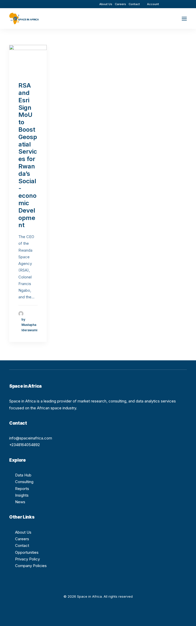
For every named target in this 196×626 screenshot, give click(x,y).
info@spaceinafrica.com (30, 438)
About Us (105, 4)
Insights (22, 495)
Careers (120, 4)
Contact (134, 4)
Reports (22, 488)
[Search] (169, 18)
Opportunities (27, 552)
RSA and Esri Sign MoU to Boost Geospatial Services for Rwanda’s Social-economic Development (27, 155)
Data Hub (23, 475)
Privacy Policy (27, 559)
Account (153, 4)
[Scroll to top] (186, 615)
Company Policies (31, 565)
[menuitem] (106, 4)
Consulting (24, 481)
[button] (170, 4)
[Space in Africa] (24, 18)
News (20, 501)
